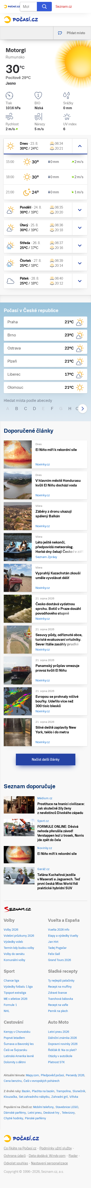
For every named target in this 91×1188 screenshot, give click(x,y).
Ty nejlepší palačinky (61, 980)
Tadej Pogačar (57, 948)
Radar (73, 1156)
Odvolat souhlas (16, 1163)
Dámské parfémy (15, 1112)
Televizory (68, 1112)
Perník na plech (58, 1011)
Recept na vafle (58, 1005)
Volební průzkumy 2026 (19, 935)
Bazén (26, 1091)
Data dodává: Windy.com (47, 1156)
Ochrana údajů (15, 1156)
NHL (7, 1011)
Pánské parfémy (35, 1118)
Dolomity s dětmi (15, 1062)
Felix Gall (54, 954)
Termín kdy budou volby (19, 948)
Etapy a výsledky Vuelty (63, 935)
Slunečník (79, 1091)
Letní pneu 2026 (58, 1031)
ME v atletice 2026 (15, 999)
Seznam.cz (64, 6)
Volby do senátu (14, 954)
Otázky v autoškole (60, 1056)
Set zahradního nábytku (34, 1096)
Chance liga (11, 980)
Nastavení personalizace (49, 1163)
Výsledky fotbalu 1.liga (18, 986)
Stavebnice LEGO (67, 1107)
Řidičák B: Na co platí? (62, 1050)
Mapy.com (32, 1075)
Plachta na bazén (43, 1091)
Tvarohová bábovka (60, 999)
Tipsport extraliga (15, 992)
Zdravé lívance (57, 992)
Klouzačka (10, 1096)
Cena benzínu (13, 1081)
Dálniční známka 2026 (62, 1038)
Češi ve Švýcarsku (15, 1050)
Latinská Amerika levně (19, 1056)
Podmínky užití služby (55, 1148)
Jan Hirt (53, 941)
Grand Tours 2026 (59, 960)
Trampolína (63, 1091)
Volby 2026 (11, 929)
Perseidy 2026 (75, 1075)
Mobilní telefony (43, 1107)
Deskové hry (51, 1112)
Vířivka (74, 1096)
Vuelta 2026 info (58, 929)
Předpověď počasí (52, 1075)
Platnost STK (56, 1062)
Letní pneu (35, 1112)
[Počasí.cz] (21, 19)
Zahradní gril (59, 1096)
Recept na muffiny (60, 986)
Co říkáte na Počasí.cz (20, 1148)
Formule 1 (10, 1005)
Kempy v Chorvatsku (17, 1031)
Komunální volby (14, 960)
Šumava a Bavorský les (19, 1044)
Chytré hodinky (13, 1118)
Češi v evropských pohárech (42, 1081)
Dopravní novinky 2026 (62, 1044)
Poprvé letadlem (14, 1038)
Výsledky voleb (13, 941)
